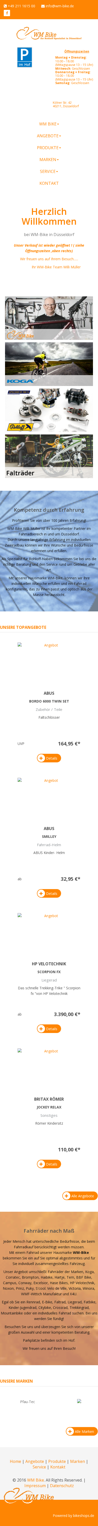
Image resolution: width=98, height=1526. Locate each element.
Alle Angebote (82, 1196)
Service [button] (48, 171)
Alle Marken (84, 1431)
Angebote (34, 1461)
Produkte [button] (48, 147)
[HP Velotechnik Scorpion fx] (49, 932)
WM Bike (35, 1480)
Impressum (35, 1485)
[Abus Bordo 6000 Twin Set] (49, 661)
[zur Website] (7, 13)
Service (39, 1467)
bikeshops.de (83, 1515)
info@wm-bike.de (60, 6)
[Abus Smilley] (49, 797)
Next (87, 1408)
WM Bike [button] (48, 124)
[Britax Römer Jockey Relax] (49, 1067)
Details (51, 758)
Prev (11, 1408)
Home (15, 1461)
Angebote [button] (48, 136)
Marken (77, 1461)
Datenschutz (62, 1485)
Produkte (57, 1461)
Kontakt (49, 183)
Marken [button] (47, 159)
